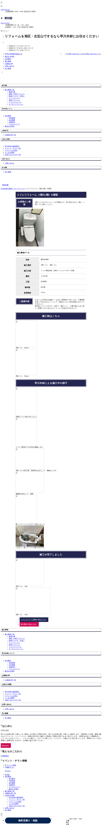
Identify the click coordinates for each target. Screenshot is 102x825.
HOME (7, 774)
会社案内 (8, 59)
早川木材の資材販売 (16, 797)
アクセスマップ (14, 124)
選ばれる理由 (9, 56)
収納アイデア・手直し (17, 96)
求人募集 (8, 68)
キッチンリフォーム (16, 104)
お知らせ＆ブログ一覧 (17, 806)
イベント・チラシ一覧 (17, 799)
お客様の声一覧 (10, 793)
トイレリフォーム (15, 102)
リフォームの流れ (15, 802)
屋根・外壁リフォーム (17, 94)
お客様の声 (9, 64)
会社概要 (12, 120)
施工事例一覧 (9, 791)
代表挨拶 (12, 118)
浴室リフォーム (14, 100)
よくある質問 (13, 804)
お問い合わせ (9, 66)
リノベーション (14, 98)
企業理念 (12, 122)
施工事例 (8, 61)
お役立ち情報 (9, 795)
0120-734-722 (5, 9)
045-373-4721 (5, 23)
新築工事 (12, 92)
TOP (20, 54)
